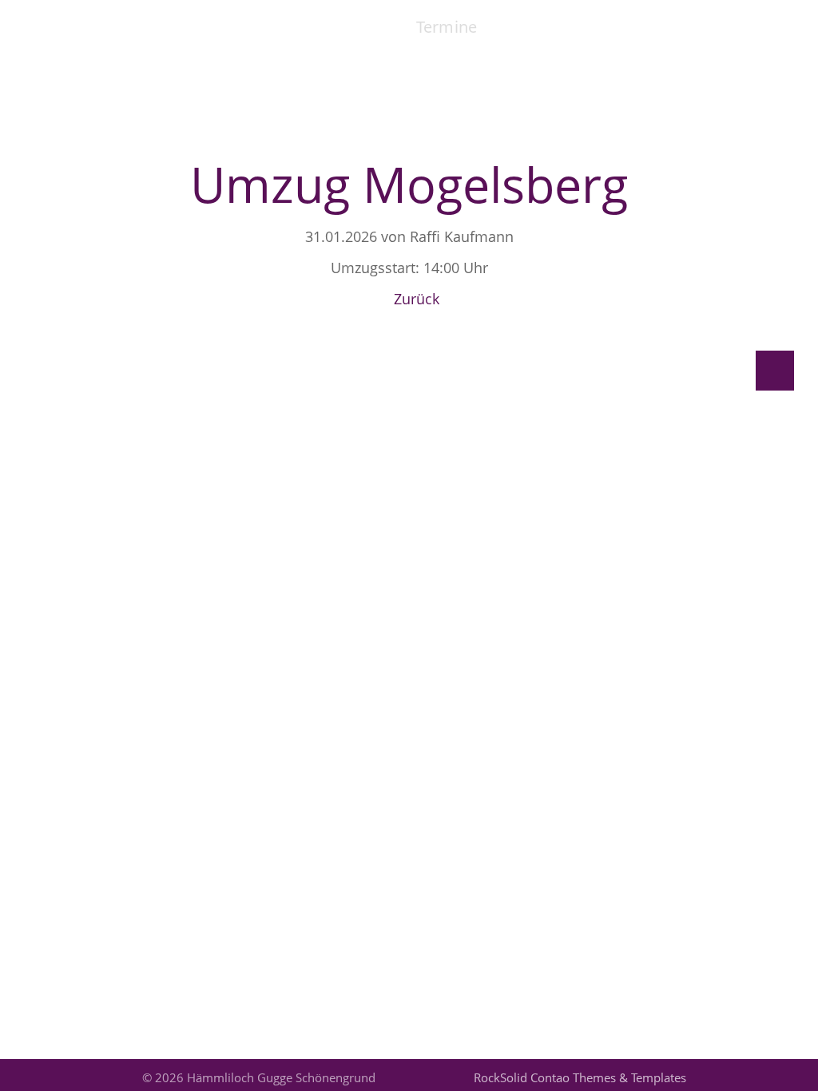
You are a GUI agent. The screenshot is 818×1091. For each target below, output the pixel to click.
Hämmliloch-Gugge (159, 23)
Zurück (416, 298)
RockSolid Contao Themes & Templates (580, 1077)
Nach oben (775, 371)
